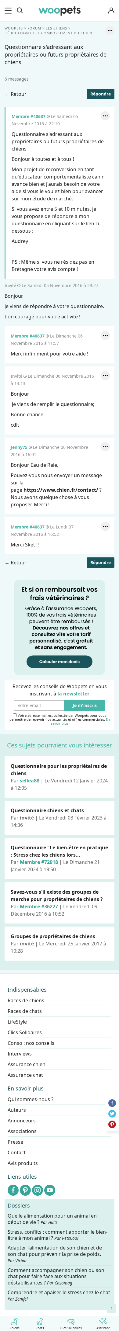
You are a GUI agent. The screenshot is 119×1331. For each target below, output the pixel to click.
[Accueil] (59, 10)
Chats (40, 1327)
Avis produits (23, 1163)
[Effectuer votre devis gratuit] (59, 627)
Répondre (100, 94)
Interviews (20, 1053)
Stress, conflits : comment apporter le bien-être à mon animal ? (57, 1235)
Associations (22, 1131)
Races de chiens (26, 1000)
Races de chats (25, 1011)
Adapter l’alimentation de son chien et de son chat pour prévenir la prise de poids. (55, 1254)
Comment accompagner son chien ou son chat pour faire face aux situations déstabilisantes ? (56, 1276)
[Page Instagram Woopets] (37, 1190)
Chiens (15, 1327)
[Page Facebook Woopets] (13, 1190)
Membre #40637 (28, 116)
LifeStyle (17, 1021)
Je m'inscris (85, 705)
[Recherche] (20, 10)
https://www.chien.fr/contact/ (60, 490)
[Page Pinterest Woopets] (25, 1190)
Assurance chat (25, 1075)
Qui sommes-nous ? (30, 1099)
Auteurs (17, 1110)
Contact (17, 1152)
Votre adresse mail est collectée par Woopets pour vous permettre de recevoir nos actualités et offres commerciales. (59, 719)
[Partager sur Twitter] (112, 1114)
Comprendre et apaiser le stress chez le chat (59, 1295)
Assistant (103, 1327)
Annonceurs (22, 1120)
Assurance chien (26, 1064)
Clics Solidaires (71, 1327)
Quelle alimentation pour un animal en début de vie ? (52, 1219)
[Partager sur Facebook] (112, 1103)
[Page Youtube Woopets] (49, 1190)
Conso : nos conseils (31, 1043)
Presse (15, 1142)
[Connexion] (111, 10)
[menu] (9, 11)
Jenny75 (19, 447)
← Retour (16, 94)
